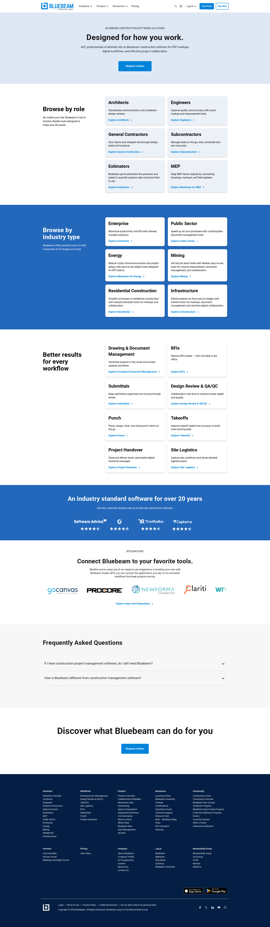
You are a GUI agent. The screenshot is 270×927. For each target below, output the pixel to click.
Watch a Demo (125, 819)
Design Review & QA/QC (91, 799)
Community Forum (202, 796)
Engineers (47, 802)
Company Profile (126, 857)
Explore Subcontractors (184, 151)
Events (196, 816)
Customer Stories (201, 819)
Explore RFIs (178, 371)
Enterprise (48, 823)
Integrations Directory (128, 812)
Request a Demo (135, 66)
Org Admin (160, 860)
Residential (48, 833)
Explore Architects (119, 120)
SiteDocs (197, 867)
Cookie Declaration (108, 905)
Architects (48, 799)
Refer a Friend (199, 823)
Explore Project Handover (123, 467)
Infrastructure (49, 836)
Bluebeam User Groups (204, 802)
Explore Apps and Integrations (133, 603)
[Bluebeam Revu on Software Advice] (88, 525)
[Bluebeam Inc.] (57, 6)
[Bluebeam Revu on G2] (119, 525)
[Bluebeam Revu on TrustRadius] (151, 525)
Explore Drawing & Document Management (132, 371)
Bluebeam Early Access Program (208, 809)
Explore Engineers (181, 120)
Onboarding (123, 806)
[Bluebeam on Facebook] (200, 907)
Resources (119, 6)
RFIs (82, 809)
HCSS (195, 860)
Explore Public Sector (183, 241)
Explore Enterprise (119, 241)
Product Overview (126, 796)
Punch (83, 816)
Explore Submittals (119, 403)
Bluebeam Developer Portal (56, 860)
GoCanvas (198, 857)
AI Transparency (126, 860)
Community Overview (203, 799)
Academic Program (202, 806)
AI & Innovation (125, 816)
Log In (190, 6)
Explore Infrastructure (183, 311)
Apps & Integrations (127, 809)
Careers (121, 863)
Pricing (135, 6)
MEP (45, 816)
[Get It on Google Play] (216, 890)
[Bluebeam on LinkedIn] (212, 907)
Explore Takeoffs (181, 435)
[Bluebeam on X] (206, 907)
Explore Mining (179, 276)
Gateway (159, 863)
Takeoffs (84, 802)
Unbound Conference (203, 826)
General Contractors (52, 806)
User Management (127, 829)
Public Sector (49, 819)
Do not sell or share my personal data (138, 905)
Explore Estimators (119, 187)
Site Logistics (86, 806)
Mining (46, 829)
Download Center (163, 809)
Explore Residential (119, 311)
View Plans (85, 853)
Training (159, 802)
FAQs (157, 823)
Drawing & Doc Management (94, 796)
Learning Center (163, 796)
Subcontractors (50, 809)
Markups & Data (125, 802)
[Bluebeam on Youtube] (219, 907)
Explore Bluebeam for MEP (186, 187)
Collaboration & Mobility (129, 799)
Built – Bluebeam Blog (166, 819)
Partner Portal (50, 857)
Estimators (48, 812)
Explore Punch (116, 435)
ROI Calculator (162, 826)
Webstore (160, 857)
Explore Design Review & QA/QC (189, 403)
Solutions (84, 6)
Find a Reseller (50, 853)
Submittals (85, 812)
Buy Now (222, 6)
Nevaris (196, 863)
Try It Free (207, 6)
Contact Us (123, 870)
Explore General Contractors (124, 151)
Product (101, 6)
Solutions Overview (52, 796)
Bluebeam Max (125, 826)
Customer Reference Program (207, 812)
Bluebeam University (165, 799)
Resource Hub (162, 816)
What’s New (123, 823)
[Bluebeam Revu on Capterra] (182, 525)
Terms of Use (73, 905)
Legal (60, 905)
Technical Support (164, 812)
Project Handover (88, 819)
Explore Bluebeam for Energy (125, 276)
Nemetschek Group (202, 853)
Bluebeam (160, 853)
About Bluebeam (126, 853)
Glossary (159, 829)
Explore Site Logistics (183, 467)
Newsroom (123, 867)
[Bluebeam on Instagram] (225, 907)
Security (122, 833)
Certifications (161, 806)
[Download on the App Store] (193, 890)
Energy (46, 826)
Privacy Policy (89, 905)
